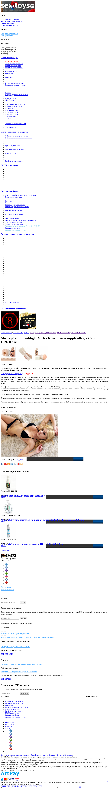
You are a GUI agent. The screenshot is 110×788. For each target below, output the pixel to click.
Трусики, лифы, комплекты (15, 222)
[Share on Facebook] (2, 464)
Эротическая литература (14, 122)
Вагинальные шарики (13, 66)
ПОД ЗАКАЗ (20, 460)
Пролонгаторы (10, 153)
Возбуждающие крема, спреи (15, 144)
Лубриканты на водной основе (16, 136)
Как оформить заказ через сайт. (12, 21)
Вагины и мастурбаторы (14, 68)
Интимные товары (9, 58)
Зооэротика (9, 81)
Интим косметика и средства (14, 132)
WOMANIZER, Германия (14, 304)
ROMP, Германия (11, 281)
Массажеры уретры (12, 89)
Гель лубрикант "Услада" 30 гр (12, 374)
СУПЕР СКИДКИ (12, 62)
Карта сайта (9, 724)
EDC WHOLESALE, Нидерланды (17, 252)
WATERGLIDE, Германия (14, 300)
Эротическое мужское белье (15, 230)
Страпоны (9, 108)
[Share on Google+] (5, 464)
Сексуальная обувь (12, 218)
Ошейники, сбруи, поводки (15, 181)
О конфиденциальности (9, 25)
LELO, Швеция (11, 263)
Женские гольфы (11, 199)
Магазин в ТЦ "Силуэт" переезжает (15, 634)
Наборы (8, 93)
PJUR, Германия (11, 279)
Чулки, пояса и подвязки (14, 224)
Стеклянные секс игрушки (15, 104)
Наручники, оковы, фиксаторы (16, 179)
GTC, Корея (9, 258)
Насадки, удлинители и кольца (16, 95)
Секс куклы (9, 100)
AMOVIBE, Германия (13, 240)
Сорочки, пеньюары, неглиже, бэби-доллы (20, 220)
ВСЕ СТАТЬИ (6, 679)
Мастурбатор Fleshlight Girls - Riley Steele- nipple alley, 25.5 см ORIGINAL (58, 333)
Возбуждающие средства (14, 161)
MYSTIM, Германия (12, 267)
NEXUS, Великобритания (14, 269)
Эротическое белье (9, 191)
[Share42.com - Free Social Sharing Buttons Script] (21, 464)
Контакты (5, 551)
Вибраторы (9, 73)
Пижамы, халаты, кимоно (14, 214)
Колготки (8, 201)
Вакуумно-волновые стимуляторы (17, 70)
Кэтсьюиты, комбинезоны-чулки (17, 207)
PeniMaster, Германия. (13, 277)
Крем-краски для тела (13, 147)
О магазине (69, 755)
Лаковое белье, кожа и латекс (16, 209)
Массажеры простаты (13, 87)
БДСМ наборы (10, 187)
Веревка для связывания (14, 171)
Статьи (7, 728)
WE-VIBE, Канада (12, 302)
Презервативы (10, 99)
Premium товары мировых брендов (17, 234)
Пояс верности (10, 185)
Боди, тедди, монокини (13, 197)
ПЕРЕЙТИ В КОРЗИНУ (10, 786)
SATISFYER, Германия (13, 285)
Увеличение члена (11, 112)
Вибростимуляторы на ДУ (14, 75)
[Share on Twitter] (12, 464)
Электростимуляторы (13, 120)
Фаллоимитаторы (11, 114)
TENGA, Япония (11, 294)
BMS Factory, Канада (12, 248)
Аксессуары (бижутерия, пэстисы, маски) (20, 195)
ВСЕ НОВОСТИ (7, 654)
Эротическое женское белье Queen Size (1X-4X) (22, 226)
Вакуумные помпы (12, 71)
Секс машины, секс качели (15, 102)
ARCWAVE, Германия (13, 242)
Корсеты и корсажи (12, 203)
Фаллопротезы (10, 116)
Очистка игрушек (11, 151)
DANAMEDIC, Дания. (13, 250)
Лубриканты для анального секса (17, 140)
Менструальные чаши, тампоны (17, 91)
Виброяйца (9, 77)
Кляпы (7, 175)
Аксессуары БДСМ (12, 169)
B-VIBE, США (10, 244)
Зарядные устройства (13, 79)
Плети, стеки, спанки (13, 183)
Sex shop (4, 755)
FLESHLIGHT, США (13, 256)
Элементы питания (12, 128)
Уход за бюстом (10, 159)
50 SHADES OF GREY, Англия (16, 238)
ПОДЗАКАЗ (6, 496)
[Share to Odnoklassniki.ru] (8, 464)
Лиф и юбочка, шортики (14, 211)
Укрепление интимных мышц (16, 157)
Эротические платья (12, 228)
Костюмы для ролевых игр (15, 205)
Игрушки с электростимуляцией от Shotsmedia (19, 672)
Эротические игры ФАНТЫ (15, 124)
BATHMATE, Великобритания (16, 246)
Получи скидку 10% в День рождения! (9, 35)
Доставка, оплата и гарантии (11, 19)
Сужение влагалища (12, 155)
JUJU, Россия (10, 261)
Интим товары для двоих (14, 83)
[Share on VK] (15, 464)
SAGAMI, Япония (12, 283)
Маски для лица (11, 177)
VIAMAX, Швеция (12, 298)
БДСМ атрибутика (9, 165)
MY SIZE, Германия (12, 265)
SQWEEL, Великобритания (15, 289)
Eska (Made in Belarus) (13, 254)
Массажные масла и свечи (14, 149)
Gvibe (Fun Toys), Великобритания (17, 260)
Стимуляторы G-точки (13, 106)
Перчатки (8, 212)
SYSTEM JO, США (12, 292)
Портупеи (8, 216)
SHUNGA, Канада (12, 287)
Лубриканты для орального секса (17, 142)
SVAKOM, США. (11, 290)
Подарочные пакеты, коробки (16, 97)
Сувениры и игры (11, 110)
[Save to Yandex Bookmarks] (18, 464)
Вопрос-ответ (10, 722)
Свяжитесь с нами (7, 23)
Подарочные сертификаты (13, 308)
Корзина (52, 755)
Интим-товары (6, 333)
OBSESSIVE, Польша (13, 271)
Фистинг (8, 118)
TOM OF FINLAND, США (15, 296)
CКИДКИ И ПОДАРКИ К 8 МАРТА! (15, 647)
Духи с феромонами (12, 145)
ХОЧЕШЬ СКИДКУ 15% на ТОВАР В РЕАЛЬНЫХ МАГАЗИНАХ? (27, 637)
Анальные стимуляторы (14, 64)
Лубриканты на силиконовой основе (18, 138)
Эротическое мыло (12, 126)
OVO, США (9, 275)
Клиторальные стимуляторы (15, 85)
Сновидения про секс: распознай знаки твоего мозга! (21, 664)
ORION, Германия (12, 273)
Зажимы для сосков (12, 173)
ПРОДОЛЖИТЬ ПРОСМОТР (31, 786)
